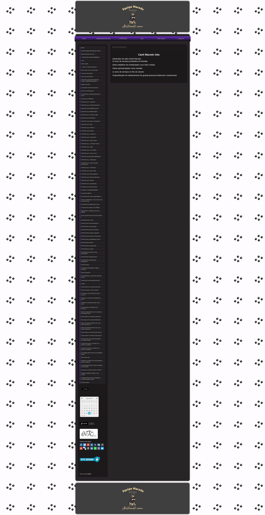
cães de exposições (87, 76)
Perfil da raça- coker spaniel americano (89, 163)
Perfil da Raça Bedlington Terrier (90, 239)
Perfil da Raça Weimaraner (89, 257)
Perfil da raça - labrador (88, 102)
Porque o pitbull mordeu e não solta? (90, 373)
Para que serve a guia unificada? (91, 320)
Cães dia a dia (85, 357)
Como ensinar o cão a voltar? (90, 290)
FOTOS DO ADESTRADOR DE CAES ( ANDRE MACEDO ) (90, 80)
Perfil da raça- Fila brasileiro (89, 174)
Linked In (91, 444)
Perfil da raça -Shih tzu (88, 127)
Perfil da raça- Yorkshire (88, 134)
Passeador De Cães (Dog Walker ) (91, 196)
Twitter (84, 444)
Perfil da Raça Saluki (87, 249)
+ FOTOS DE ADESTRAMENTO (122, 39)
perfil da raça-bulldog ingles (89, 111)
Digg (98, 444)
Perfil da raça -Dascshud (88, 171)
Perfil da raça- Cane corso (89, 153)
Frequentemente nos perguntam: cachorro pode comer (91, 378)
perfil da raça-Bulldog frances (90, 108)
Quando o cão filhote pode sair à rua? (90, 303)
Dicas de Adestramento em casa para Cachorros (91, 323)
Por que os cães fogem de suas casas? (90, 294)
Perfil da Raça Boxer (87, 242)
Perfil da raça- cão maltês (88, 150)
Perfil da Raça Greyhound (88, 226)
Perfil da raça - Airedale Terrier (90, 143)
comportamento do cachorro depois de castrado (91, 366)
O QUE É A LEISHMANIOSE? (89, 190)
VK (91, 448)
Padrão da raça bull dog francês (90, 280)
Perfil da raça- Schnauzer (88, 137)
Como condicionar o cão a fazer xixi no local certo (91, 200)
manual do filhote (86, 193)
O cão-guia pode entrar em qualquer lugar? (91, 353)
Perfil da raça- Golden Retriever (90, 105)
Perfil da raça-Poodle (87, 131)
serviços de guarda (87, 73)
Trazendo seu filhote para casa (90, 204)
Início (84, 38)
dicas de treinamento (87, 91)
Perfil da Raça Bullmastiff (88, 246)
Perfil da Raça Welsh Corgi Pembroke (89, 252)
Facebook (81, 444)
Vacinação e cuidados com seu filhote (90, 211)
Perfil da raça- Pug (86, 124)
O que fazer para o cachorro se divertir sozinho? (90, 344)
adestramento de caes (103, 38)
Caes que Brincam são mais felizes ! (91, 216)
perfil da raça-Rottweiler (88, 118)
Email (102, 448)
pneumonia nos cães (87, 220)
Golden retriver (85, 84)
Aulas (83, 283)
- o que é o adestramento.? (181, 39)
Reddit (102, 444)
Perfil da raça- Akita (87, 147)
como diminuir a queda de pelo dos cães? (91, 276)
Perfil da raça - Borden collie (89, 115)
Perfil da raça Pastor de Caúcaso (91, 236)
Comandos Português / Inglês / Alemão (90, 268)
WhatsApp (95, 448)
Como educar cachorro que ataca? (91, 332)
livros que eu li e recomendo (89, 70)
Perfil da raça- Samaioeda (88, 183)
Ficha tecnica (85, 264)
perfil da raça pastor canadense (90, 121)
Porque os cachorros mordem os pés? (91, 298)
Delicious (84, 448)
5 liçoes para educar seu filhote (90, 207)
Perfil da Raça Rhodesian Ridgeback (88, 260)
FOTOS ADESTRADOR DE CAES (91, 51)
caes (142, 38)
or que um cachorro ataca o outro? (91, 370)
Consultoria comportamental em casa (90, 94)
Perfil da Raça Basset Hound (89, 229)
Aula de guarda (85, 272)
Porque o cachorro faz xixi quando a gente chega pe (91, 361)
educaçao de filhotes (87, 99)
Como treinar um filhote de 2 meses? (89, 308)
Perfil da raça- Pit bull (87, 180)
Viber (98, 448)
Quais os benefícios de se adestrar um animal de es (91, 312)
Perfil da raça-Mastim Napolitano (91, 156)
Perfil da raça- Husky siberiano (90, 177)
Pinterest (88, 444)
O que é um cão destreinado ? (90, 223)
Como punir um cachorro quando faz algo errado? (91, 339)
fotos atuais (161, 38)
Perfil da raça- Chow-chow (89, 140)
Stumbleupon (81, 448)
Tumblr (95, 444)
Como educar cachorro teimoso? (91, 316)
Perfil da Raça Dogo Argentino (90, 233)
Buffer (88, 448)
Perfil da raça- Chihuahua (88, 159)
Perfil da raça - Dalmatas (88, 167)
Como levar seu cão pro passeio (90, 287)
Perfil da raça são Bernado (89, 187)
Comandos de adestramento (89, 87)
